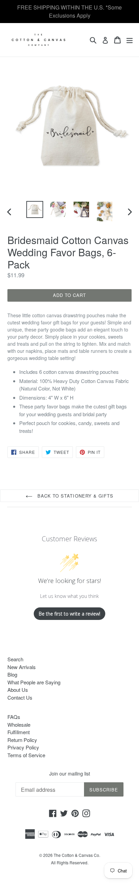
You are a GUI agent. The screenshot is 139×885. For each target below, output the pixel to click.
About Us (17, 689)
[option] (34, 209)
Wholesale (18, 724)
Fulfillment (18, 732)
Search (15, 659)
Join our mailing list (69, 774)
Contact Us (19, 697)
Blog (12, 674)
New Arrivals (21, 666)
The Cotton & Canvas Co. (77, 855)
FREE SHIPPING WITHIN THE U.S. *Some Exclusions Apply (69, 11)
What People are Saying (33, 682)
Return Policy (22, 739)
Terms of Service (26, 755)
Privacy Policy (23, 747)
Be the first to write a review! (69, 613)
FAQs (13, 716)
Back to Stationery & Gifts (74, 495)
